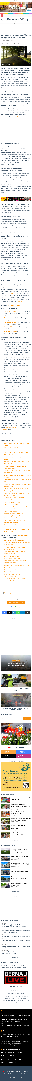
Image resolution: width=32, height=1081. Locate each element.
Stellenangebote (24, 535)
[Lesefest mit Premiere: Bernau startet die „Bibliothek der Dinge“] (5, 835)
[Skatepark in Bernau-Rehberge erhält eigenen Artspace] (5, 800)
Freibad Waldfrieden (10, 311)
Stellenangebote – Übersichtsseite (14, 540)
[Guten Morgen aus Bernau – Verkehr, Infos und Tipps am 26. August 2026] (5, 865)
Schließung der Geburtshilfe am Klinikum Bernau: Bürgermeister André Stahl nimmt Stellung (20, 806)
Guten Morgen (8, 593)
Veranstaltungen (14, 305)
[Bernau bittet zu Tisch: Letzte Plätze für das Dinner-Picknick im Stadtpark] (5, 821)
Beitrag (16, 116)
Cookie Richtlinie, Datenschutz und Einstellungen (16, 1073)
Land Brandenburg (11, 427)
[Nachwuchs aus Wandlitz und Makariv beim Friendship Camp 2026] (5, 858)
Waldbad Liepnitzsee (10, 322)
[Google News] (16, 607)
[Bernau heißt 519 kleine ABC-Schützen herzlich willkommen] (5, 814)
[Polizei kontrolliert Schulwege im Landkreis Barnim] (5, 885)
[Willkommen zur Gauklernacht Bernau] (16, 28)
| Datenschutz (25, 1071)
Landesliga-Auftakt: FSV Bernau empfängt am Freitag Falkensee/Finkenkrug (19, 850)
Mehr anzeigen (16, 840)
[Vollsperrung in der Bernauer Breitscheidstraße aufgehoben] (5, 879)
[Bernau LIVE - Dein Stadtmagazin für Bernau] (15, 20)
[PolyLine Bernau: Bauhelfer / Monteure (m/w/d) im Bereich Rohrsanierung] (5, 872)
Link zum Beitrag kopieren (16, 602)
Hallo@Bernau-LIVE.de (17, 993)
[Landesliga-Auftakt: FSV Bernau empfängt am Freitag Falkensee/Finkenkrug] (5, 851)
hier (12, 293)
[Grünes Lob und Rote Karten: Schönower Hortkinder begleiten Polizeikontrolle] (5, 827)
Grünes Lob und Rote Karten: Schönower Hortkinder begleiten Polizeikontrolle (19, 827)
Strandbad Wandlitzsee (11, 327)
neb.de (20, 301)
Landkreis (4, 429)
